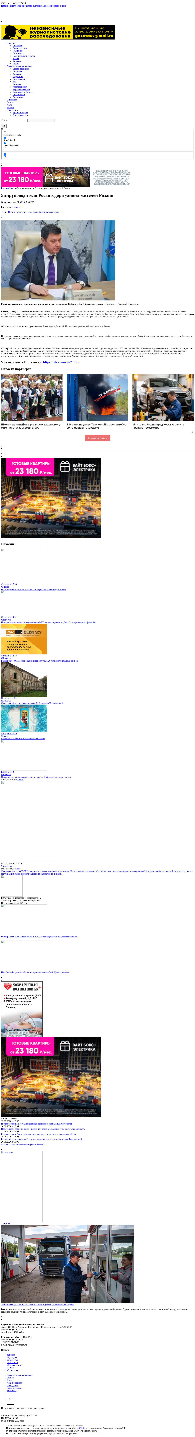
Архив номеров (20, 112)
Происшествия (20, 48)
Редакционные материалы (19, 66)
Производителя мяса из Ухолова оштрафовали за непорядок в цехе (33, 6)
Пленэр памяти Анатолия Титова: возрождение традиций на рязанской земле (39, 936)
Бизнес (16, 58)
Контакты (11, 1390)
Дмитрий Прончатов (27, 212)
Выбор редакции (21, 69)
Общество (17, 45)
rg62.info (81, 1428)
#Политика (12, 1362)
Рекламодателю (20, 115)
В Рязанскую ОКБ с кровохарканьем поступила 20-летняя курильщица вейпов (39, 661)
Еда (14, 81)
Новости (11, 43)
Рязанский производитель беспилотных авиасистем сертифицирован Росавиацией (41, 1139)
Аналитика (18, 97)
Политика (17, 51)
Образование (19, 79)
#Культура (6, 700)
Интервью (12, 99)
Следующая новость (97, 438)
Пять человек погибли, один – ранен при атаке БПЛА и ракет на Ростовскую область (43, 1129)
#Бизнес (5, 587)
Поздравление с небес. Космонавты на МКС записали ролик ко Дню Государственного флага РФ (48, 622)
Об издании (12, 110)
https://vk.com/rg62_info (61, 362)
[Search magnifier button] (4, 126)
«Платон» (12, 212)
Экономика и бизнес (23, 92)
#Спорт (10, 1367)
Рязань (4, 13)
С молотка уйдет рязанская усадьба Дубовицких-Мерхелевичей (32, 703)
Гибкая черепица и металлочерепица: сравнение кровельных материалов (36, 1124)
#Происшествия (14, 1365)
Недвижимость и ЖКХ (24, 56)
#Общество (12, 1360)
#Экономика (13, 1370)
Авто (9, 105)
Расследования (20, 87)
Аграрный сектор (21, 89)
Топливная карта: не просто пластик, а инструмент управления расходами (37, 1304)
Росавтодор (53, 212)
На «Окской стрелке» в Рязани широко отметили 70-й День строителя (35, 972)
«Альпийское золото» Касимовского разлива (23, 738)
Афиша (10, 107)
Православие (19, 94)
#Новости (6, 620)
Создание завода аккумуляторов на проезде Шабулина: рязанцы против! (36, 777)
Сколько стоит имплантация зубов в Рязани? (23, 1144)
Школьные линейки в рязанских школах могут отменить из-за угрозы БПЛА (38, 1134)
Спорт (16, 63)
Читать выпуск (8, 866)
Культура (17, 61)
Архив (20, 779)
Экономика (18, 53)
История (17, 84)
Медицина (18, 76)
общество (42, 212)
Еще (18, 868)
